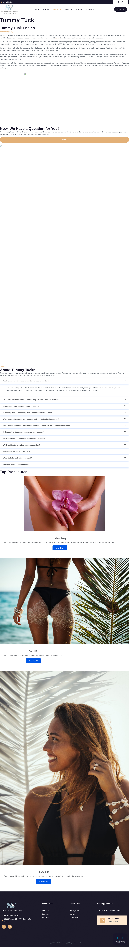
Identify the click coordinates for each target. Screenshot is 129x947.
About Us (46, 9)
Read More (59, 548)
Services (55, 9)
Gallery (67, 9)
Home (37, 9)
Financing (79, 9)
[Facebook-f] (4, 927)
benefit (57, 38)
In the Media (90, 9)
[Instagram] (10, 927)
